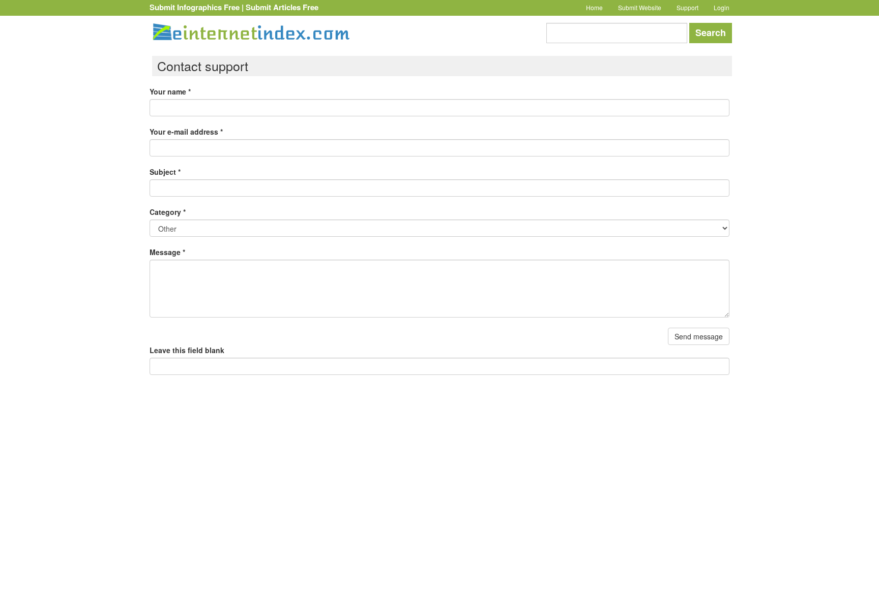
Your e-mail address (186, 132)
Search (710, 32)
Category (168, 212)
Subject (165, 172)
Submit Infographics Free (195, 7)
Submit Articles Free (282, 7)
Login (721, 7)
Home (594, 7)
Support (687, 7)
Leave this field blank (187, 350)
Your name (170, 91)
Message (167, 252)
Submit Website (639, 7)
